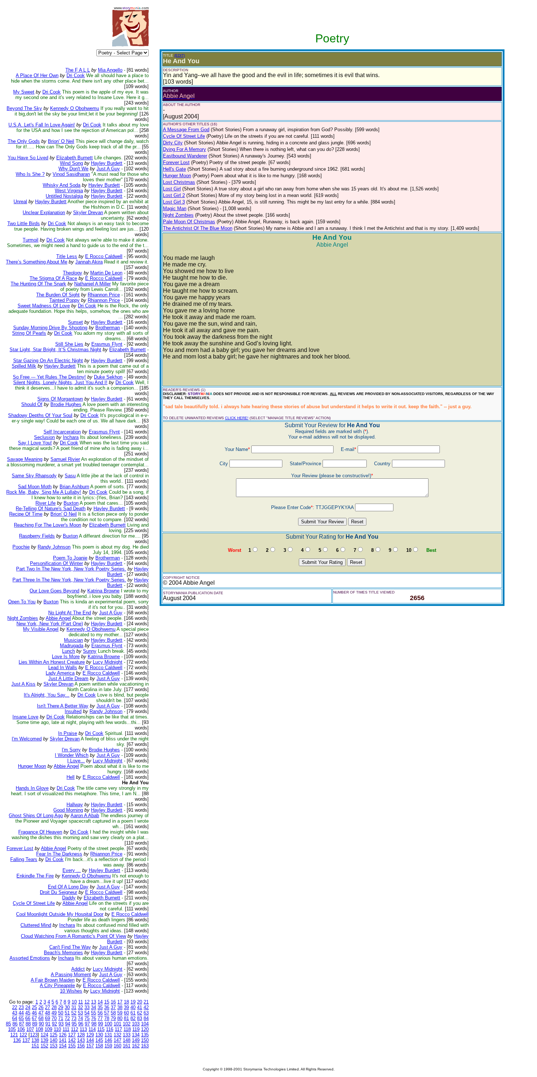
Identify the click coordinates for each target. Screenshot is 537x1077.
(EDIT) (179, 55)
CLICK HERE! (236, 418)
